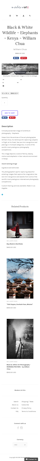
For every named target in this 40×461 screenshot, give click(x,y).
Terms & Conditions (29, 411)
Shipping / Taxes (27, 401)
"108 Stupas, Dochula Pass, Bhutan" (20, 304)
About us (15, 405)
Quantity (5, 97)
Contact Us (14, 408)
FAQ (17, 411)
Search (16, 401)
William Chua (20, 49)
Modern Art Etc (20, 390)
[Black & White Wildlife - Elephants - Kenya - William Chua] (10, 80)
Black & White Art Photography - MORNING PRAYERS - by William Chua (19, 367)
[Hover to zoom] (20, 69)
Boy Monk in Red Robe (15, 244)
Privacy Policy (26, 408)
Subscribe (25, 405)
